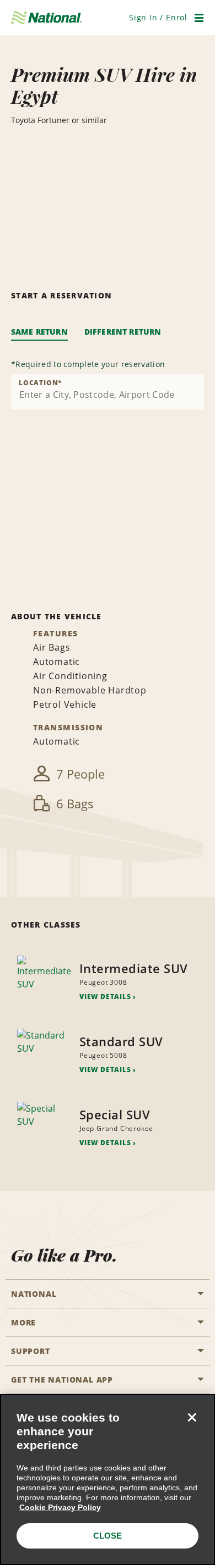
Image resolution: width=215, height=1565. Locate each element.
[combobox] (107, 391)
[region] (107, 1479)
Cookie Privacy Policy (60, 1507)
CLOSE (107, 1535)
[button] (158, 17)
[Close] (191, 1417)
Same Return (39, 331)
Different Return (123, 331)
